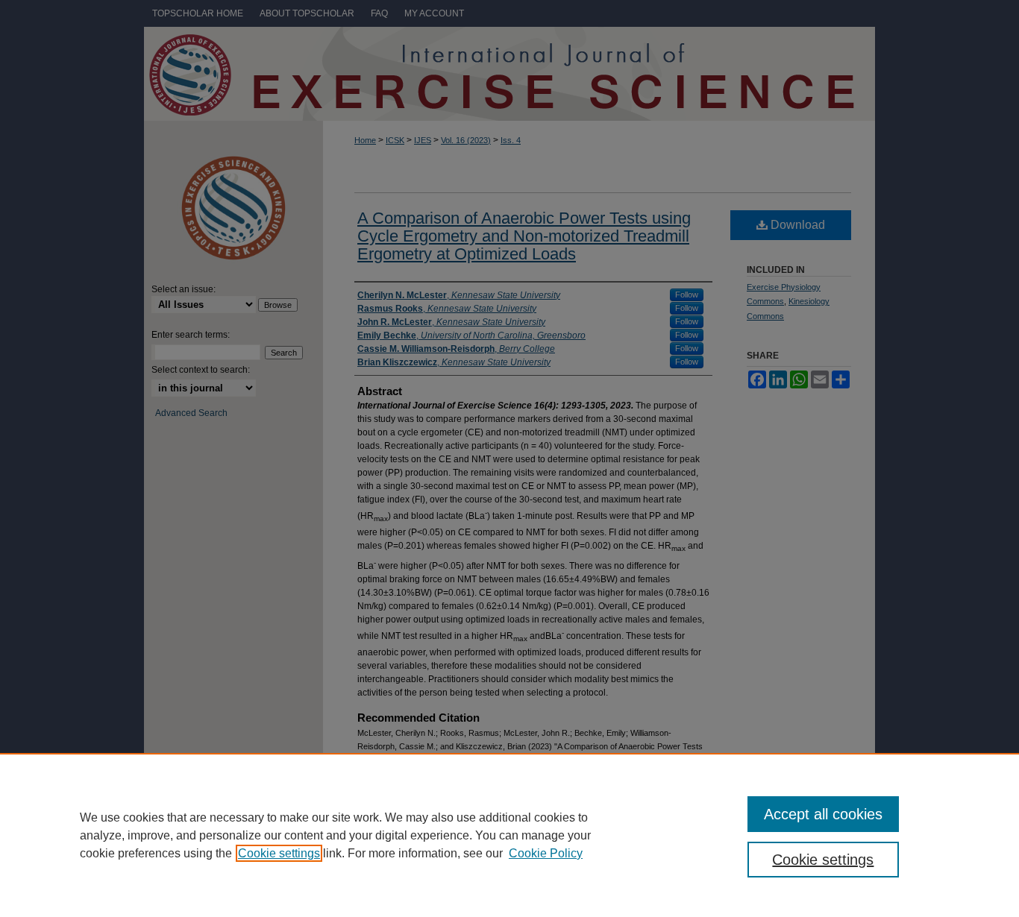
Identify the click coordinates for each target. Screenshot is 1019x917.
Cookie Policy (546, 853)
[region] (509, 835)
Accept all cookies (823, 814)
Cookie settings (279, 853)
